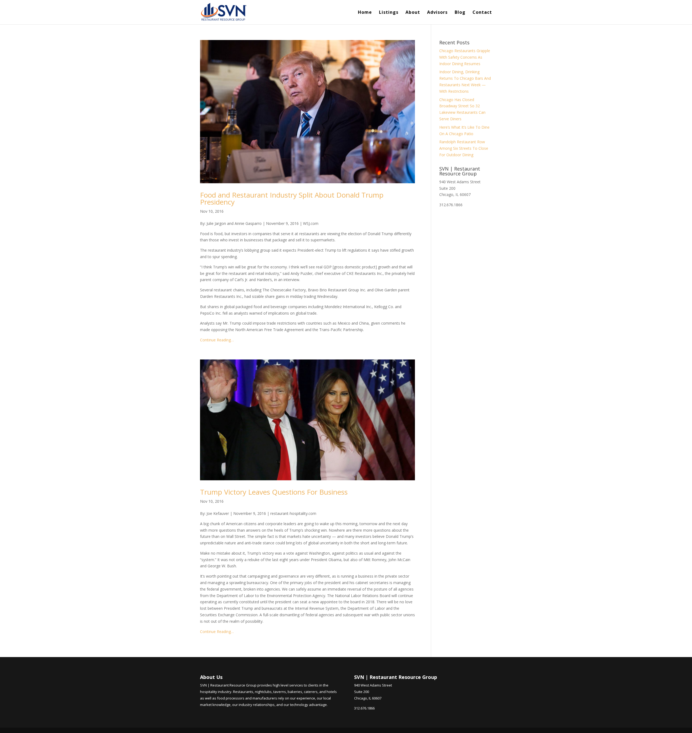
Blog (460, 12)
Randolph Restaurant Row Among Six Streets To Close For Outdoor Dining (463, 148)
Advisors (437, 12)
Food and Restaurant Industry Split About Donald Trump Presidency (292, 198)
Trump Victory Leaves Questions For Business (274, 492)
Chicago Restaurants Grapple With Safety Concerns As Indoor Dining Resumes (464, 57)
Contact (482, 12)
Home (365, 12)
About (412, 12)
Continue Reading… (217, 339)
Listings (388, 12)
